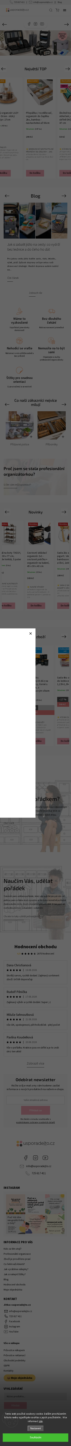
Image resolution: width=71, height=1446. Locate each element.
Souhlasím (35, 1437)
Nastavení (35, 1428)
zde (41, 1421)
